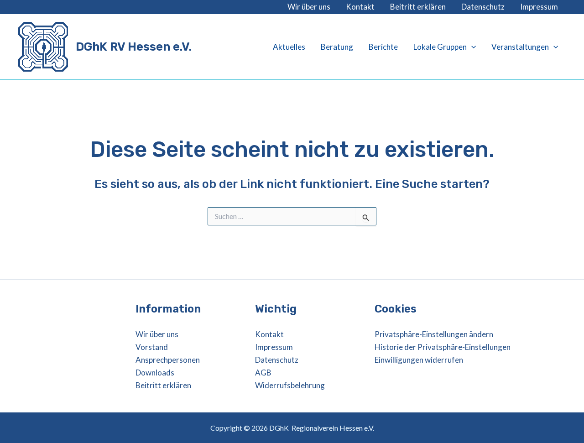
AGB (263, 372)
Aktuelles (289, 47)
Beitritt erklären (418, 6)
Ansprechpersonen (168, 360)
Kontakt (360, 6)
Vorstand (152, 347)
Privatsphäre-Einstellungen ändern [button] (434, 334)
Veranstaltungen (520, 47)
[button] (471, 47)
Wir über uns (308, 6)
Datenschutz (483, 6)
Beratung (337, 47)
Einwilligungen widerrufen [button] (419, 360)
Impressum (539, 6)
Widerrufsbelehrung (290, 385)
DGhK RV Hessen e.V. (134, 47)
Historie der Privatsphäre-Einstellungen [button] (443, 347)
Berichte (383, 47)
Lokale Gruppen (440, 47)
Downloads (155, 372)
